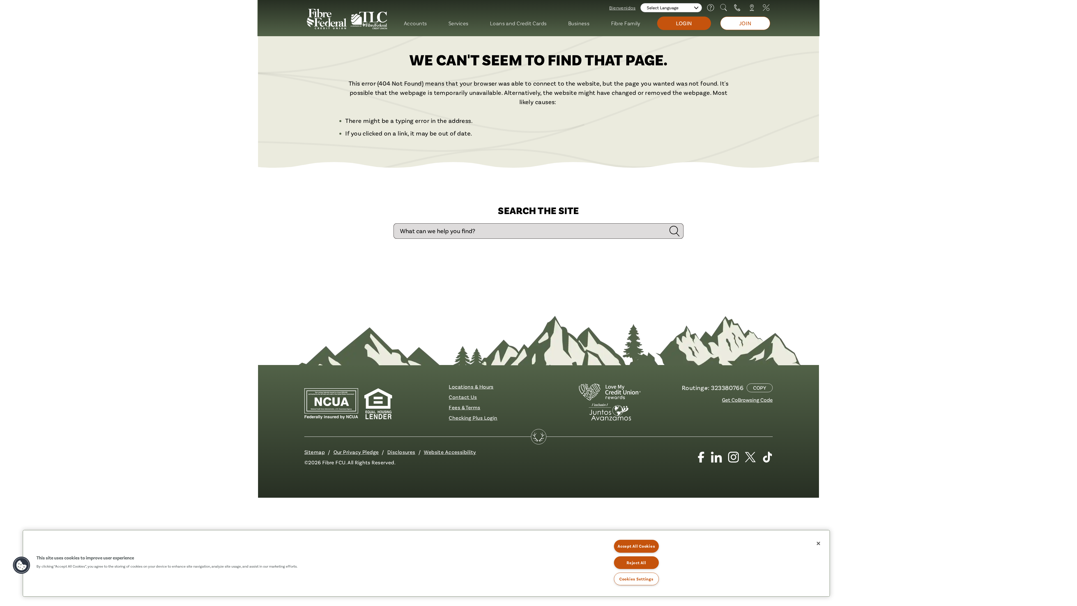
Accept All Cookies (636, 546)
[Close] (818, 543)
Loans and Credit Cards (518, 23)
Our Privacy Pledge (356, 452)
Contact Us (463, 397)
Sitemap (314, 452)
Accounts (415, 23)
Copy (759, 387)
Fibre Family (625, 23)
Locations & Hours (471, 386)
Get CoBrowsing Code (747, 399)
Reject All (636, 562)
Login (684, 23)
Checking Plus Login (473, 417)
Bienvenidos (622, 7)
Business (579, 23)
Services (458, 23)
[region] (426, 563)
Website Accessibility (450, 452)
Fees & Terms (464, 407)
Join (745, 23)
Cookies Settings (636, 579)
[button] (22, 565)
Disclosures (401, 452)
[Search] (724, 7)
